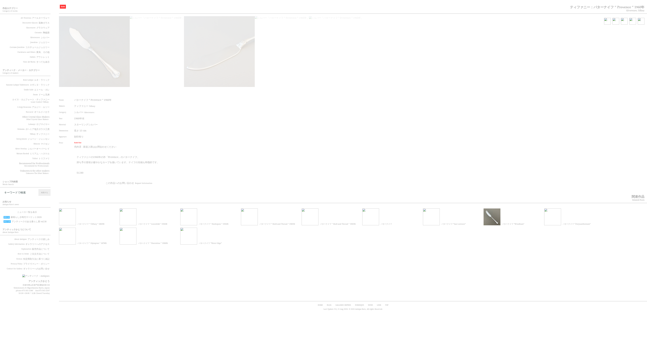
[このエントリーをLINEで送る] (181, 91)
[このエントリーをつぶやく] (156, 91)
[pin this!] (150, 91)
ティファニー (84, 106)
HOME (320, 305)
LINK (379, 305)
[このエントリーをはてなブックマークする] (175, 91)
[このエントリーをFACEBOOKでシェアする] (162, 91)
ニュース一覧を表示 (27, 212)
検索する (44, 192)
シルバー (84, 112)
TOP (386, 305)
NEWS (370, 305)
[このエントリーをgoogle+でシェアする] (169, 91)
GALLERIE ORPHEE (343, 305)
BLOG (329, 305)
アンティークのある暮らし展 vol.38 (25, 221)
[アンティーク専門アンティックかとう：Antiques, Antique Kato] (30, 275)
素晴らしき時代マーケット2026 (23, 217)
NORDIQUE (359, 305)
